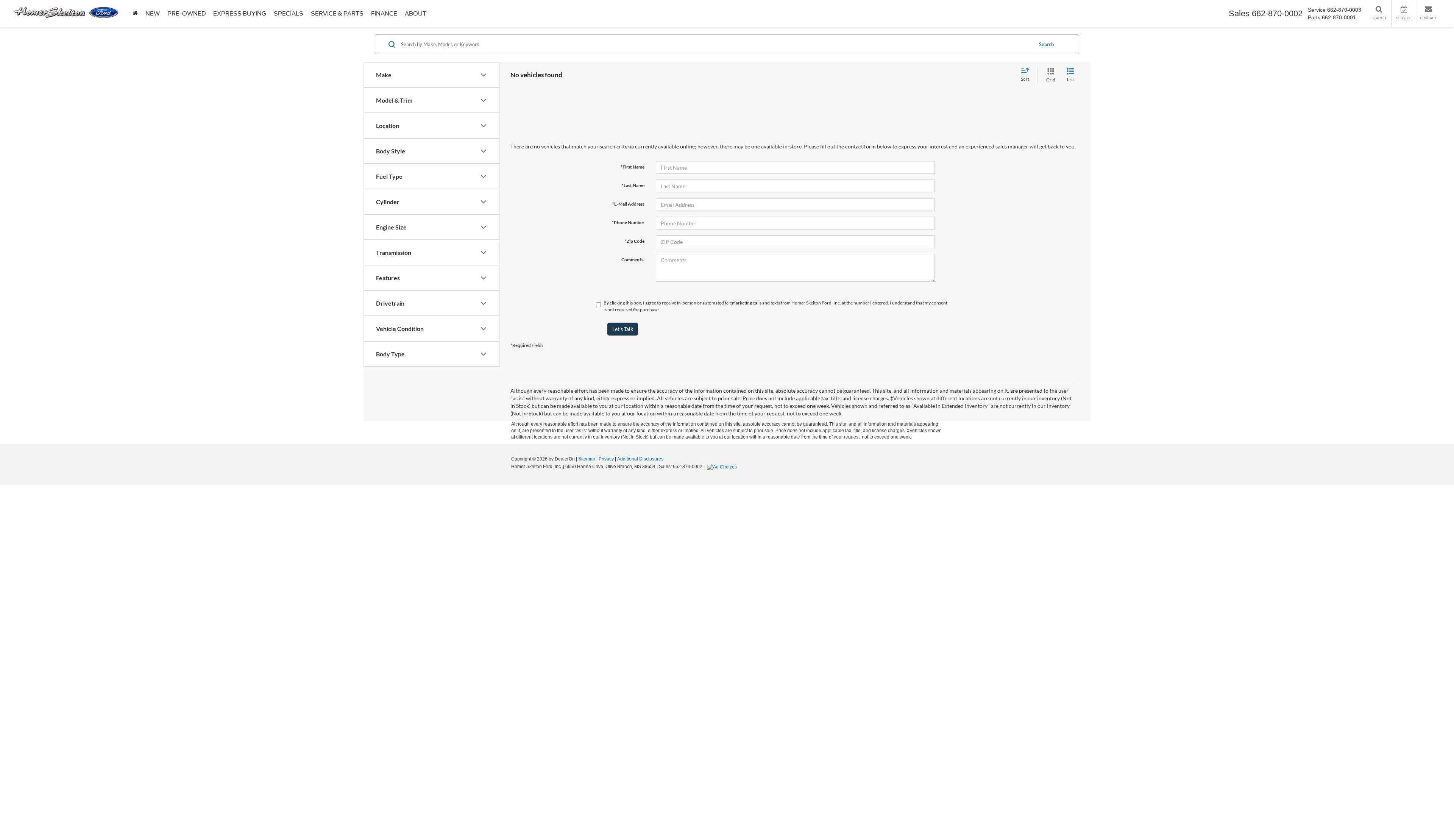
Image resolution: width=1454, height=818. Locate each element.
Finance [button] (384, 13)
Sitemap (586, 459)
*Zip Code (634, 241)
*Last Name (633, 185)
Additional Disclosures (640, 459)
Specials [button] (288, 13)
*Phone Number (628, 222)
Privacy (606, 459)
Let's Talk (622, 329)
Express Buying (239, 13)
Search (1046, 44)
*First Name (632, 167)
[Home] (135, 13)
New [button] (152, 13)
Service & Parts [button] (337, 13)
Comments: (632, 259)
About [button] (415, 13)
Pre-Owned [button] (186, 13)
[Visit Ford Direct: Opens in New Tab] (723, 466)
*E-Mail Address (628, 204)
